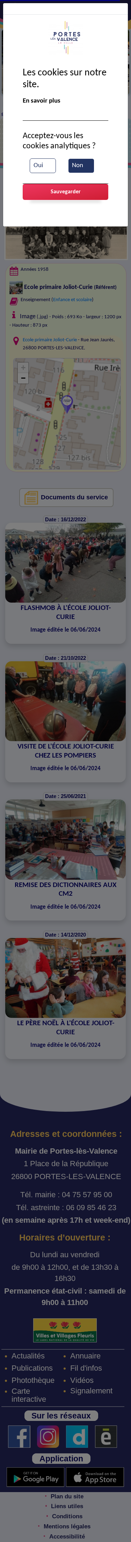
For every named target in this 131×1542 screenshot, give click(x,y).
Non (77, 165)
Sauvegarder (66, 192)
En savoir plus (41, 101)
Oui (38, 165)
